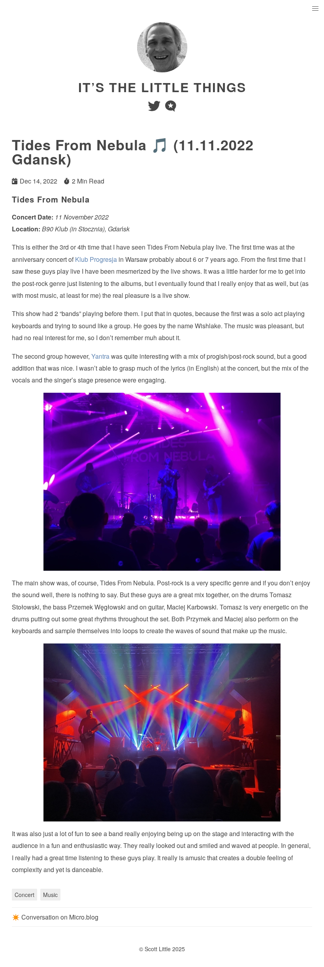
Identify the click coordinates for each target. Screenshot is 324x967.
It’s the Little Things (162, 87)
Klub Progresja (96, 259)
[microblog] (170, 108)
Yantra (100, 356)
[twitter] (155, 108)
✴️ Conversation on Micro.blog (55, 917)
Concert (24, 895)
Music (50, 895)
